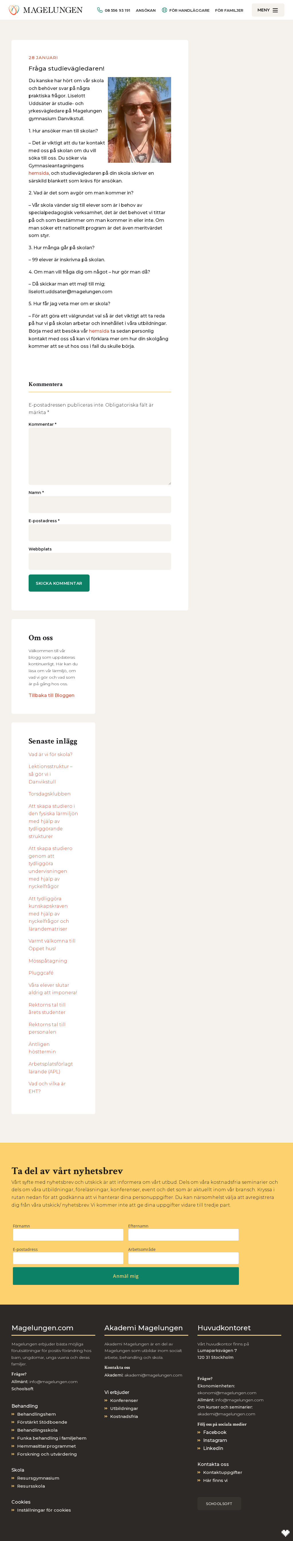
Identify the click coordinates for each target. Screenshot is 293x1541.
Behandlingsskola (37, 1430)
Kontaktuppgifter (222, 1472)
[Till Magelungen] (46, 10)
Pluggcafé (41, 973)
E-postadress (44, 520)
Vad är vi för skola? (50, 754)
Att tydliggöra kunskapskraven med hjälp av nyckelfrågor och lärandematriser (49, 914)
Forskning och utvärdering (47, 1454)
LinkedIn (213, 1448)
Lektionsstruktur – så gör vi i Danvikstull (50, 774)
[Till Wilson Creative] (285, 1533)
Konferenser (124, 1400)
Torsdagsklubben (50, 794)
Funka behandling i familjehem (51, 1438)
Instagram (215, 1440)
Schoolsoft (219, 1504)
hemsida (39, 173)
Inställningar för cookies (44, 1510)
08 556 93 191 (117, 10)
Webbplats (40, 549)
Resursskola (31, 1486)
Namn (36, 492)
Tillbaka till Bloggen (51, 695)
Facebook (215, 1432)
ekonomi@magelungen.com (226, 1392)
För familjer (229, 10)
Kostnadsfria (124, 1416)
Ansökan (146, 10)
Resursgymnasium (38, 1478)
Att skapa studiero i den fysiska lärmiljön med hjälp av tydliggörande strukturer (53, 821)
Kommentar (42, 424)
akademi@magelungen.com (153, 1375)
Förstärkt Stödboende (42, 1422)
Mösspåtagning (48, 961)
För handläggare (189, 10)
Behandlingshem (36, 1414)
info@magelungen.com (53, 1381)
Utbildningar (124, 1408)
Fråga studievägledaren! (66, 68)
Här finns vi (215, 1480)
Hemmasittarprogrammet (46, 1446)
